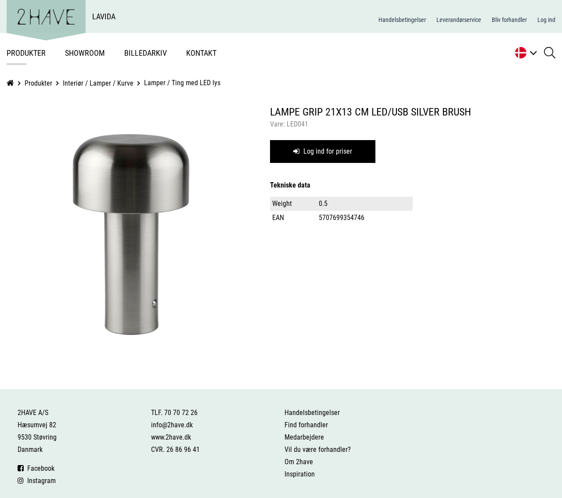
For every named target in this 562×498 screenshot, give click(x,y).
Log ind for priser (327, 151)
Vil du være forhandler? (318, 449)
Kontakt (201, 53)
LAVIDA (103, 16)
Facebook (39, 468)
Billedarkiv (145, 53)
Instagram (40, 480)
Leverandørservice (458, 19)
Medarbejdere (304, 437)
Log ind (546, 19)
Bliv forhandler (509, 19)
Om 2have (299, 462)
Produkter (26, 53)
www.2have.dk (171, 437)
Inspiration (300, 474)
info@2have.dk (172, 425)
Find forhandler (306, 425)
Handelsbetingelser (402, 19)
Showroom (85, 53)
